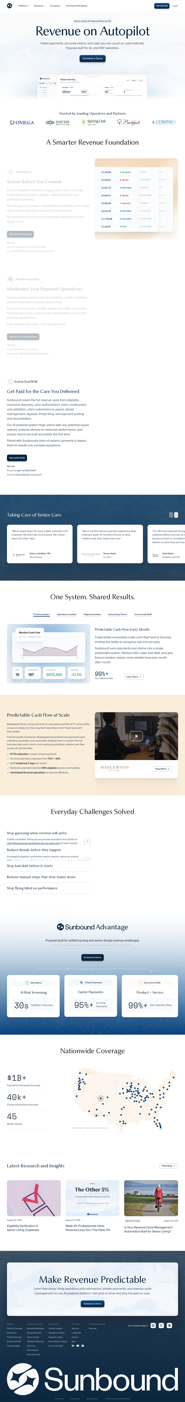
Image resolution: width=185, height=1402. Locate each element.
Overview (92, 1331)
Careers (75, 1340)
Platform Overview (14, 1331)
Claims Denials (33, 1340)
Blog (73, 1344)
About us (75, 1331)
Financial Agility (13, 1348)
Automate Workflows (35, 1331)
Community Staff (56, 1348)
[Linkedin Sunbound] (73, 1348)
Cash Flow (31, 1348)
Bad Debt (18, 251)
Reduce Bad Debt (34, 1335)
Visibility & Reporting (35, 1344)
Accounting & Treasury (58, 1344)
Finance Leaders (55, 1331)
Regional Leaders (56, 1340)
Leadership (76, 1335)
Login (175, 5)
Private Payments (14, 1340)
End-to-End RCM (14, 1344)
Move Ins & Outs (33, 1357)
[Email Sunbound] (82, 1348)
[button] (24, 6)
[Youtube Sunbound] (77, 1348)
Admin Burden (33, 1353)
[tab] (41, 615)
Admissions (11, 1335)
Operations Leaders (57, 1335)
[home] (9, 5)
